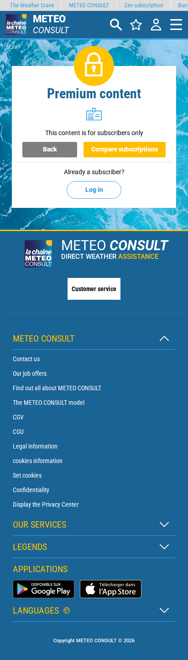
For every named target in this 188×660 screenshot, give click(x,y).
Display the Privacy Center (45, 504)
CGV (18, 417)
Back (50, 149)
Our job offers (30, 373)
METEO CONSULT (89, 5)
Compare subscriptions (124, 149)
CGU (18, 431)
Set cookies (27, 475)
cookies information (38, 460)
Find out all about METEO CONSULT (57, 388)
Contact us (26, 359)
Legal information (35, 446)
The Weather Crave (32, 5)
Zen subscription (143, 5)
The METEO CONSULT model (48, 402)
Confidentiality (31, 490)
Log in (94, 189)
